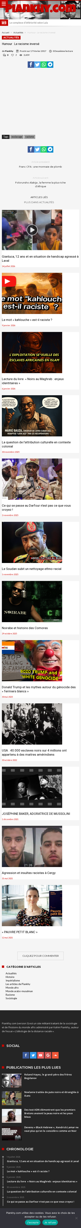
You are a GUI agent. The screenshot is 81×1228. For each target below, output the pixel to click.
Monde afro (12, 987)
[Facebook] (26, 1055)
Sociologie (11, 998)
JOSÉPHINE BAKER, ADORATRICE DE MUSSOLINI (36, 814)
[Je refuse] (76, 1218)
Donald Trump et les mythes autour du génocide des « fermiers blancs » (39, 689)
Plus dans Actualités (39, 202)
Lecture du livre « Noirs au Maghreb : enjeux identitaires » (33, 381)
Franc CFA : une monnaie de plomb (40, 164)
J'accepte (33, 1222)
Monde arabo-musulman (19, 991)
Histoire (10, 976)
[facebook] (31, 64)
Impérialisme (13, 980)
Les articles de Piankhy (18, 984)
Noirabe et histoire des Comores (25, 628)
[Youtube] (40, 1055)
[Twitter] (33, 1055)
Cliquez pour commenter (40, 955)
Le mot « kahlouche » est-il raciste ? (27, 320)
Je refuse (50, 1222)
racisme (29, 136)
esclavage (16, 136)
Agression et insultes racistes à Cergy (29, 873)
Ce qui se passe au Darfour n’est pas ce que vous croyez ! (36, 507)
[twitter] (37, 64)
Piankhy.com (40, 10)
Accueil (5, 32)
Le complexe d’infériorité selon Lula (28, 22)
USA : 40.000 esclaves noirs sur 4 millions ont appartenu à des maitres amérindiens (34, 752)
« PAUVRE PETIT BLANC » (19, 932)
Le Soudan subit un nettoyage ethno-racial (31, 569)
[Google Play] (48, 1055)
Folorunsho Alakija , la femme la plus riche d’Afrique (40, 182)
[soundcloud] (55, 1055)
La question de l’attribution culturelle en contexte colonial (36, 444)
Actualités (18, 32)
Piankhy (9, 51)
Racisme (10, 994)
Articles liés (39, 197)
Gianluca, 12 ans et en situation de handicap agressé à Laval (40, 258)
